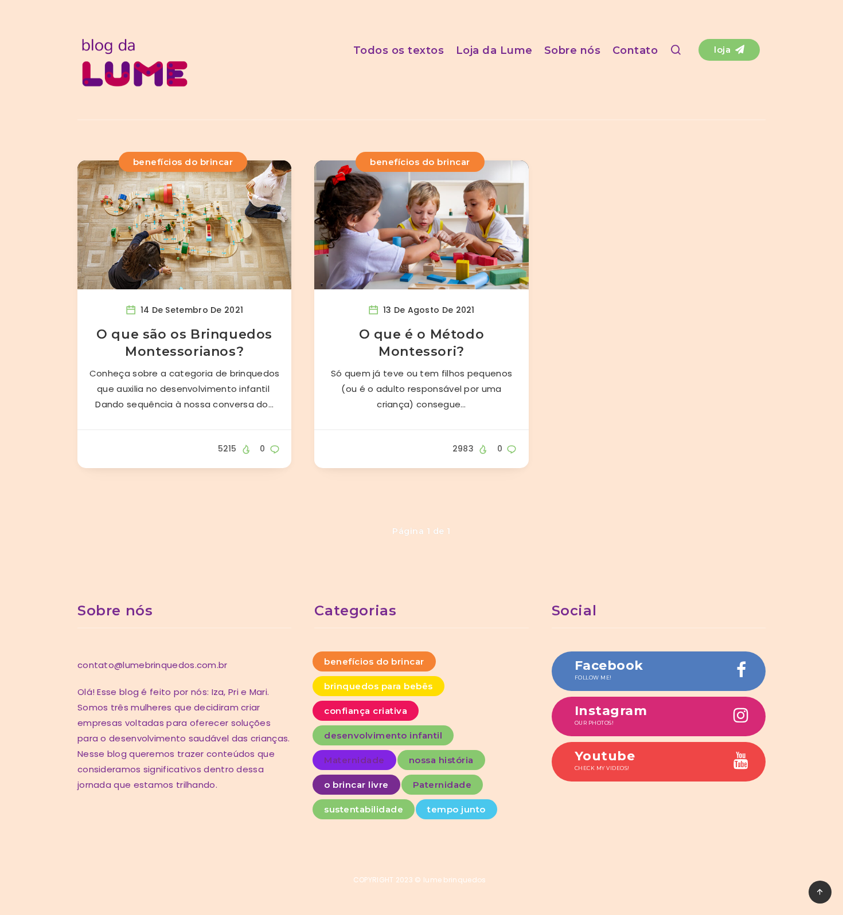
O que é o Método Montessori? (422, 343)
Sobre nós (572, 50)
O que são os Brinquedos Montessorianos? (184, 343)
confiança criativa (365, 710)
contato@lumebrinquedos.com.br (152, 665)
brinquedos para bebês (378, 686)
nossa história (441, 760)
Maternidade (354, 760)
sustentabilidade (363, 809)
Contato (635, 50)
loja (723, 49)
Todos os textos (398, 50)
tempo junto (456, 809)
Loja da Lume (494, 50)
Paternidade (442, 784)
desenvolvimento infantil (383, 735)
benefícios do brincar (183, 161)
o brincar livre (356, 784)
